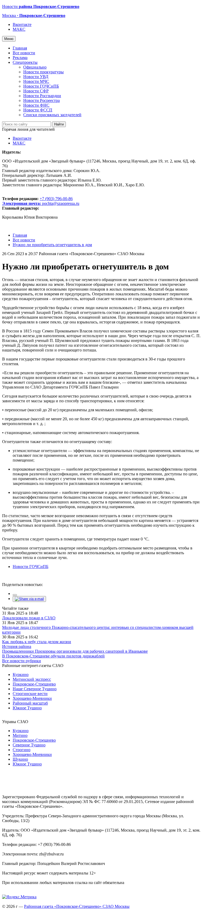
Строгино (21, 749)
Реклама (20, 57)
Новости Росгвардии (42, 95)
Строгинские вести (30, 693)
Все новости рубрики (21, 661)
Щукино (20, 759)
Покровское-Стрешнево (34, 684)
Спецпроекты (25, 62)
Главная (20, 48)
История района (16, 646)
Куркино (21, 674)
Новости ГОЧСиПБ (41, 86)
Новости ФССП (37, 110)
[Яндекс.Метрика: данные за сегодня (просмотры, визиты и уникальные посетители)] (19, 897)
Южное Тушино (27, 708)
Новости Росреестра (41, 100)
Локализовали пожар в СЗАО (29, 618)
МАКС (19, 29)
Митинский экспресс (32, 679)
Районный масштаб (30, 703)
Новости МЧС (36, 81)
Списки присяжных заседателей (52, 114)
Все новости (24, 53)
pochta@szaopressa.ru (60, 203)
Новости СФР (36, 91)
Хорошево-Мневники (32, 698)
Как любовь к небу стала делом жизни (36, 641)
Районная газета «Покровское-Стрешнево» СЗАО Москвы (77, 906)
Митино (20, 735)
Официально (35, 67)
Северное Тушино (29, 745)
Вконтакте (22, 24)
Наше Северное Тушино (35, 689)
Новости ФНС (36, 105)
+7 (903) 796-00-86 (37, 201)
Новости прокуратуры (43, 72)
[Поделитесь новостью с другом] (29, 599)
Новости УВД (35, 76)
